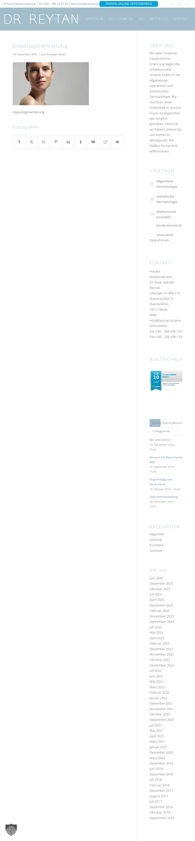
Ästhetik (156, 539)
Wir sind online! (160, 440)
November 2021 (162, 709)
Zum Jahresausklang (164, 497)
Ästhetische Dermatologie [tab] (166, 199)
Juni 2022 (156, 676)
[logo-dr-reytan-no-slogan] (41, 19)
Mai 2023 (156, 632)
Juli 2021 (156, 725)
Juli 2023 (156, 627)
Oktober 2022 (160, 659)
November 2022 (162, 654)
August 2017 (159, 796)
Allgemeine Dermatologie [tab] (166, 184)
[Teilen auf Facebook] (19, 141)
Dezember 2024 (161, 605)
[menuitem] (52, 19)
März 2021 (157, 741)
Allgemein (157, 534)
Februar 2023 (159, 643)
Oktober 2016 (160, 812)
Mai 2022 (156, 681)
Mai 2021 (156, 730)
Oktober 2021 (160, 714)
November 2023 (162, 616)
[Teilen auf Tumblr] (81, 141)
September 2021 (162, 719)
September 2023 (162, 621)
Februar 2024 (159, 610)
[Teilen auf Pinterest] (56, 141)
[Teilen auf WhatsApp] (44, 141)
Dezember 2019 (161, 763)
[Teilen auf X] (31, 141)
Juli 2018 (156, 779)
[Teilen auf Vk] (93, 141)
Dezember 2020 (161, 752)
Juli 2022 (156, 670)
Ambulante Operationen (161, 237)
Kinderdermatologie (171, 225)
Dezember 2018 (161, 774)
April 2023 (157, 638)
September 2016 (162, 818)
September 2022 (162, 665)
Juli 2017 (156, 801)
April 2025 (157, 599)
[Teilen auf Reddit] (105, 141)
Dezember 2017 (161, 790)
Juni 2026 (156, 578)
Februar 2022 (159, 692)
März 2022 (157, 687)
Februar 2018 (159, 785)
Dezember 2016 (161, 807)
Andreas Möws (56, 54)
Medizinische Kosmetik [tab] (166, 214)
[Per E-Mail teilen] (117, 141)
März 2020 (157, 758)
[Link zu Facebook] (172, 4)
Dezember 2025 (161, 583)
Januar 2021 (158, 747)
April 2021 (157, 736)
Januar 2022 (158, 698)
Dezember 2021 (161, 703)
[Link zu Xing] (179, 4)
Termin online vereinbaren (128, 4)
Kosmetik (157, 545)
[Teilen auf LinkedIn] (68, 141)
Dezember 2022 (161, 649)
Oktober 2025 (160, 589)
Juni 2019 (156, 768)
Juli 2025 (156, 594)
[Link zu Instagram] (187, 4)
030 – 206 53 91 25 (56, 4)
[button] (11, 830)
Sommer (156, 550)
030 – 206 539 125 (168, 331)
